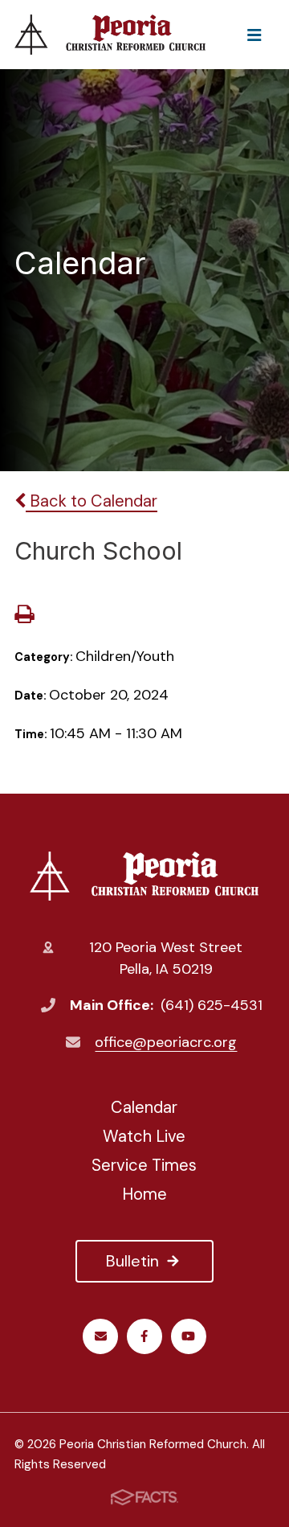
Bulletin (132, 1260)
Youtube (188, 1336)
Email (100, 1336)
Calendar (144, 1107)
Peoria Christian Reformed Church (144, 876)
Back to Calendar (91, 501)
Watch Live (144, 1136)
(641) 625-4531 (212, 1005)
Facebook (144, 1336)
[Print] (24, 615)
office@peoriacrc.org (166, 1042)
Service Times (144, 1165)
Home (144, 1194)
